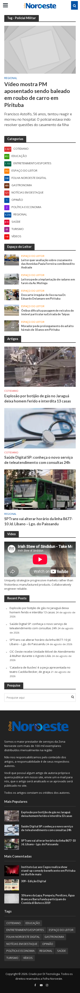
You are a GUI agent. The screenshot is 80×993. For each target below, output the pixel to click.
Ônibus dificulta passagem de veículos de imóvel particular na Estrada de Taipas (47, 312)
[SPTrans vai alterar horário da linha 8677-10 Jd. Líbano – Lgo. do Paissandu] (40, 489)
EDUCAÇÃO (33, 923)
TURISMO (12, 958)
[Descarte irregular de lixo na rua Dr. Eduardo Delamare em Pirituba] (11, 294)
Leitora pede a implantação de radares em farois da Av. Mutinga (48, 281)
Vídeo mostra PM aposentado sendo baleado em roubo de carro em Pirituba (37, 94)
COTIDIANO (11, 390)
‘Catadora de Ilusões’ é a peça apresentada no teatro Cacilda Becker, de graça (40, 670)
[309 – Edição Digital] (11, 884)
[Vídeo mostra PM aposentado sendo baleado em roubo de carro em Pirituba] (40, 49)
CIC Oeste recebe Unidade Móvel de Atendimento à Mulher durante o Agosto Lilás (42, 654)
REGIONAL (10, 78)
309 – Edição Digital (33, 881)
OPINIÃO (47, 944)
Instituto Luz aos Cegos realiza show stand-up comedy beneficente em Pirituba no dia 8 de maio (48, 870)
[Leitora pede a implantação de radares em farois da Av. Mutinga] (11, 279)
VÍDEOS (28, 958)
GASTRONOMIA (54, 937)
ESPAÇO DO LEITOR (32, 255)
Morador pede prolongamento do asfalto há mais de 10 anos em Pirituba (47, 327)
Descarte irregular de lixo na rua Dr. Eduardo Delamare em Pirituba (43, 296)
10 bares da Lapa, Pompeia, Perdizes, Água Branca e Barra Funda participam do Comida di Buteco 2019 (47, 899)
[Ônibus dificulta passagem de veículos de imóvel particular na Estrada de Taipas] (11, 310)
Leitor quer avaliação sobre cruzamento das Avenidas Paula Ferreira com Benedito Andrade (48, 264)
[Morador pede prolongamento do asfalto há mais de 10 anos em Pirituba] (11, 325)
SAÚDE (61, 951)
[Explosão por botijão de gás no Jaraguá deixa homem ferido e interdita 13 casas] (40, 366)
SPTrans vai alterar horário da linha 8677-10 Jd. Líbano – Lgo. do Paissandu (38, 521)
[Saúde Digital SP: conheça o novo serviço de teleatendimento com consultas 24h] (40, 428)
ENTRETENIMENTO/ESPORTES (25, 930)
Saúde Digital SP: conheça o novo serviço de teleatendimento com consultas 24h (38, 460)
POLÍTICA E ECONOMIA (20, 951)
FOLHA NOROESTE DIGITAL (23, 937)
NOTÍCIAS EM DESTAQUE (21, 944)
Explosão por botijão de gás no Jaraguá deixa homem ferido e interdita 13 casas (37, 398)
